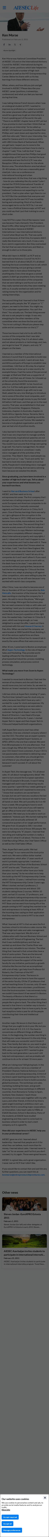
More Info (6, 1509)
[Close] (45, 1498)
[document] (24, 1515)
